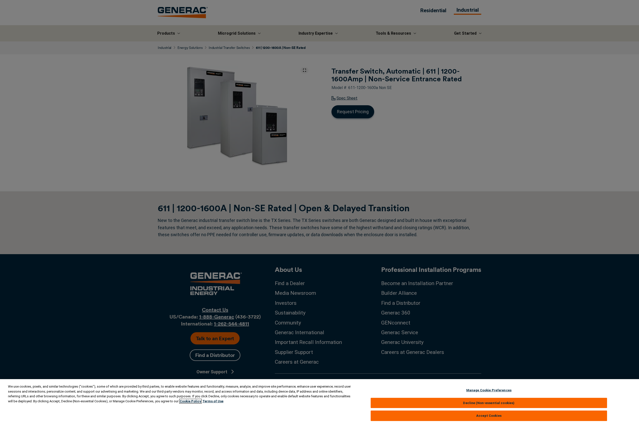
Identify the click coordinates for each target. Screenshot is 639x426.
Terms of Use (212, 401)
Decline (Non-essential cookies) (488, 403)
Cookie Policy (190, 401)
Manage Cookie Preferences (488, 390)
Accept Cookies (488, 416)
